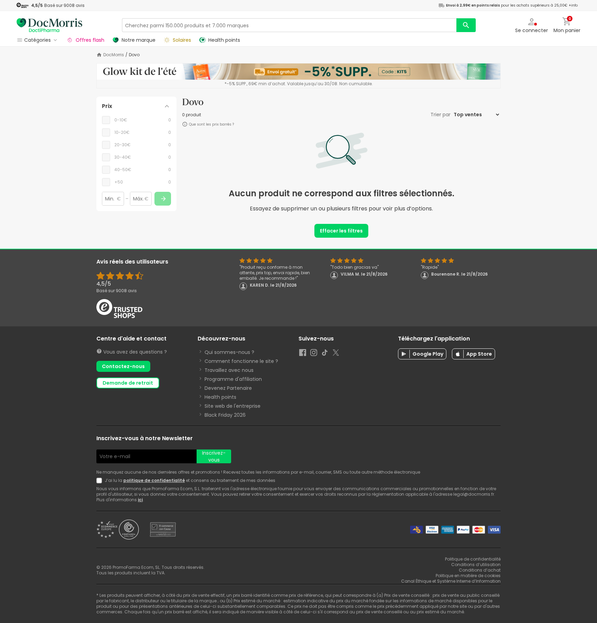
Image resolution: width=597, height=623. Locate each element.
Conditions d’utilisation (476, 564)
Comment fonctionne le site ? (241, 361)
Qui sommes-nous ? (229, 352)
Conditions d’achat (480, 570)
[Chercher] (466, 25)
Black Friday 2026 (225, 415)
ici (140, 500)
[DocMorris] (49, 25)
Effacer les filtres (341, 230)
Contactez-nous (123, 366)
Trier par (441, 114)
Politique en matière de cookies (468, 575)
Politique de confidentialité (473, 559)
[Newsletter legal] (100, 480)
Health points (220, 397)
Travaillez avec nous (229, 370)
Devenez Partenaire (228, 388)
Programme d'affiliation (233, 379)
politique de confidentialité (154, 480)
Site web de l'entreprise (232, 406)
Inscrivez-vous (214, 456)
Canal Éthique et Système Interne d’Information (451, 581)
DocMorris (113, 55)
